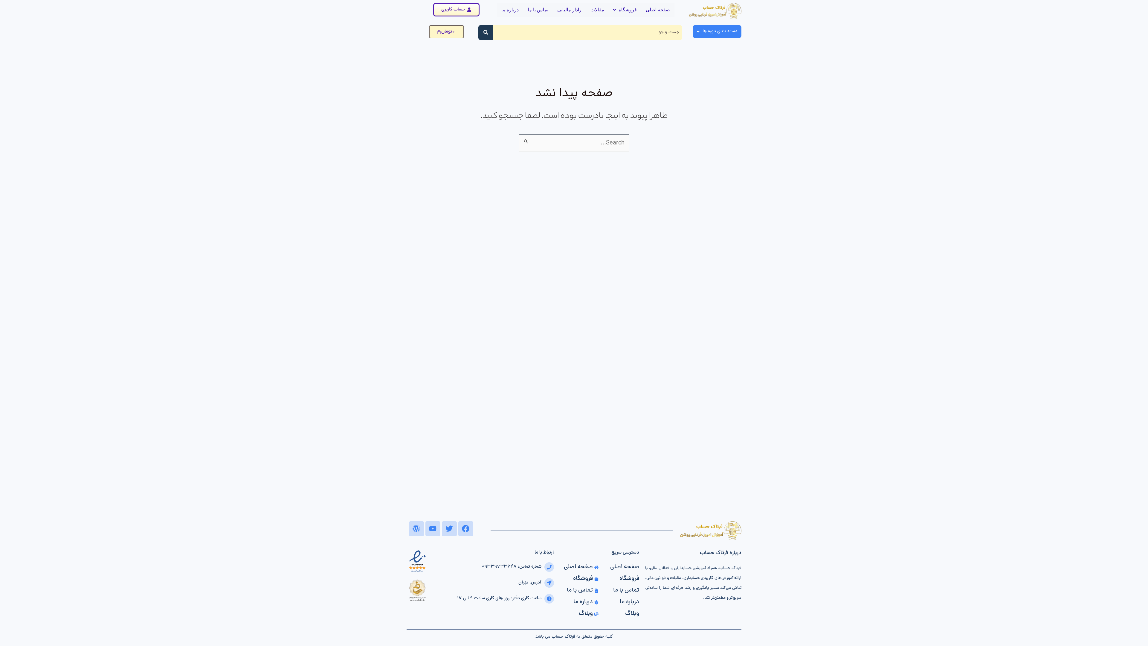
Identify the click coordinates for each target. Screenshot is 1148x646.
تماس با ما (538, 10)
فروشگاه (628, 10)
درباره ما (510, 10)
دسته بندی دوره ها (720, 31)
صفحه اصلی (658, 10)
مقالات (597, 10)
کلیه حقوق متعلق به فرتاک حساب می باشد (574, 636)
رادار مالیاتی (569, 10)
